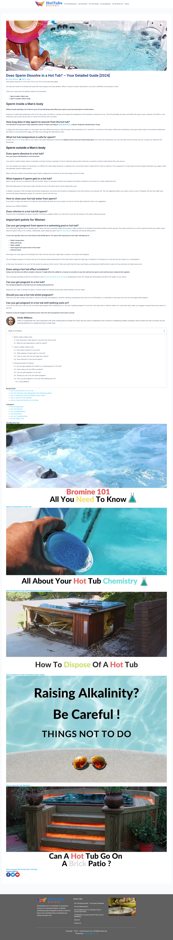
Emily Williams (24, 382)
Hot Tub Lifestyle (94, 4)
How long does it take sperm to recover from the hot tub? (36, 340)
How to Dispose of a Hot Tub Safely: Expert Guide (27, 395)
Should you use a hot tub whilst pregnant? (31, 375)
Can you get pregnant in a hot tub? (29, 372)
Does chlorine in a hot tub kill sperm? (29, 359)
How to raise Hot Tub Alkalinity (21, 398)
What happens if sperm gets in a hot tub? (31, 353)
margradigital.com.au (90, 933)
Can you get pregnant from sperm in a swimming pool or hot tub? (39, 366)
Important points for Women (24, 363)
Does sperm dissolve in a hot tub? (28, 350)
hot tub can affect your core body (55, 277)
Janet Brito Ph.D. (64, 124)
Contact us (77, 923)
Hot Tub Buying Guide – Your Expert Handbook (89, 903)
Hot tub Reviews (82, 4)
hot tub (18, 140)
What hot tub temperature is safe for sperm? (32, 343)
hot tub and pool (65, 231)
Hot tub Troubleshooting (18, 416)
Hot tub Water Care (117, 4)
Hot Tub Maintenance (70, 4)
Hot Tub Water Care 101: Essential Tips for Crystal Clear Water (87, 910)
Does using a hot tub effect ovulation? (30, 369)
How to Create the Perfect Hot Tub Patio (24, 400)
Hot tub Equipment (105, 4)
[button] (164, 331)
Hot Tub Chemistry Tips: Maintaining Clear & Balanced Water (31, 393)
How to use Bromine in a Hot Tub (21, 391)
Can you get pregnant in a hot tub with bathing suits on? (36, 378)
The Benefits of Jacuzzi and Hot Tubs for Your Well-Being (88, 915)
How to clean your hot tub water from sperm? (32, 356)
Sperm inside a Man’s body (23, 337)
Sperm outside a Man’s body (24, 347)
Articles (127, 4)
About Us (77, 920)
